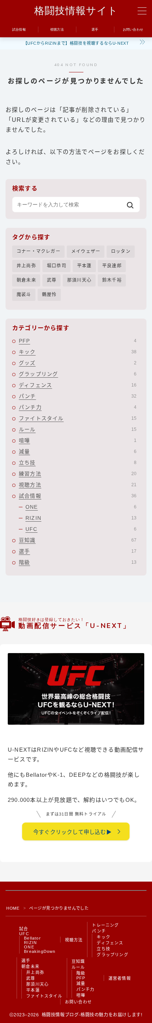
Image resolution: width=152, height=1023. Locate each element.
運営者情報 (119, 978)
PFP (78, 341)
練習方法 (78, 474)
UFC (81, 529)
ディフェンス (78, 385)
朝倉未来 (26, 280)
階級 (78, 562)
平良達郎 (112, 265)
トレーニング (105, 925)
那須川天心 (79, 280)
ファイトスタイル (78, 418)
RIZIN (81, 518)
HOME (12, 908)
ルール (78, 429)
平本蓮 (84, 265)
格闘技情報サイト (76, 11)
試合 (23, 929)
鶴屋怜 (49, 294)
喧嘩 (78, 440)
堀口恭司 (56, 265)
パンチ (78, 396)
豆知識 (78, 540)
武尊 (51, 280)
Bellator (32, 938)
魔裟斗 (24, 294)
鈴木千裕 (112, 280)
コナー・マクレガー (39, 251)
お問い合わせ (78, 1002)
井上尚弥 (26, 265)
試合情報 (78, 496)
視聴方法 (78, 485)
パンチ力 (78, 407)
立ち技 (78, 463)
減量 (78, 451)
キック (78, 352)
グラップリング (78, 374)
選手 (78, 551)
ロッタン (121, 251)
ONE (81, 507)
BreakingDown (39, 951)
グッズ (78, 363)
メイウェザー (85, 251)
